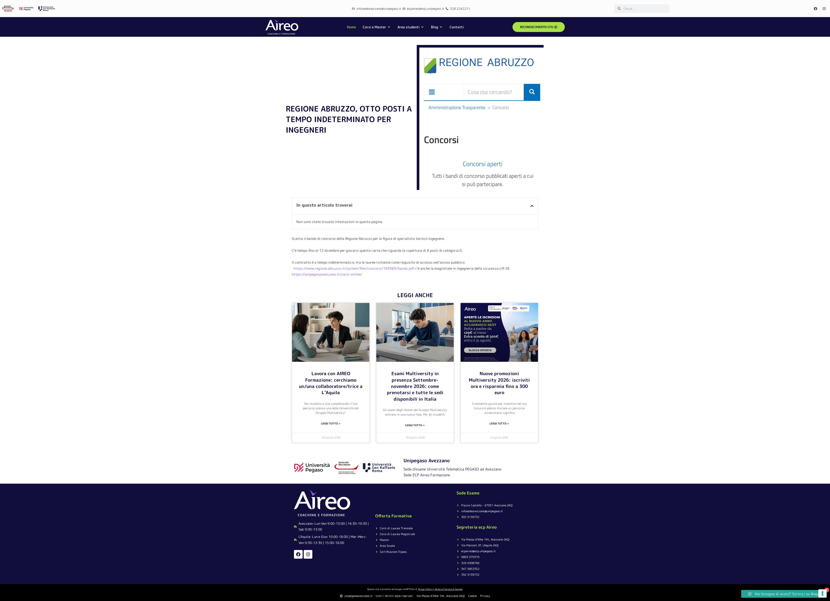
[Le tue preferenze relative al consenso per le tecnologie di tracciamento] (822, 593)
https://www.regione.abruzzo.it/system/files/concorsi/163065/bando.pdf (354, 268)
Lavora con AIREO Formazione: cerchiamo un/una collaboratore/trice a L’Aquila (330, 383)
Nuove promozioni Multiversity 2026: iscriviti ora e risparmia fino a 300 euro (499, 383)
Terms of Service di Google (448, 589)
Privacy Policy (425, 589)
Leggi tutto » (330, 423)
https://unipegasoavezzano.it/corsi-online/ (327, 274)
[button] (532, 206)
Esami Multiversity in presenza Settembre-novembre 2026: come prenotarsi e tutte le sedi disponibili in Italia (415, 386)
